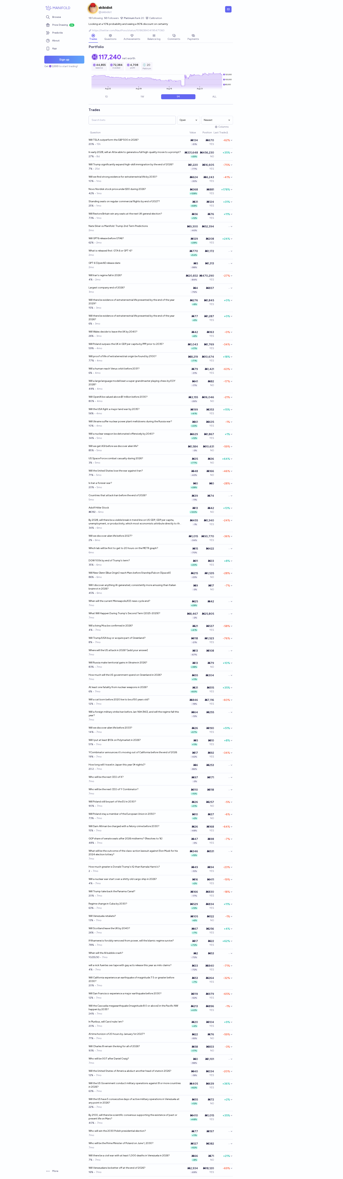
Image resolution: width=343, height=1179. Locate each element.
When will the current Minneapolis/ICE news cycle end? (119, 601)
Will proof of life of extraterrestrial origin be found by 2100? (122, 356)
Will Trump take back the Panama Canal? (112, 891)
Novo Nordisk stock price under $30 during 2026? (117, 189)
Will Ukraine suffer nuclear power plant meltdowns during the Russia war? (130, 421)
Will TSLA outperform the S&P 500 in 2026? (114, 139)
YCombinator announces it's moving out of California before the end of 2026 (133, 752)
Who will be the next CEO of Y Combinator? (113, 789)
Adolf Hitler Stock (99, 507)
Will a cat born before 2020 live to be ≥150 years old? (119, 699)
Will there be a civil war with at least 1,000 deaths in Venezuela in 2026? (129, 1155)
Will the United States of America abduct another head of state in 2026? (130, 1070)
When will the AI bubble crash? (106, 952)
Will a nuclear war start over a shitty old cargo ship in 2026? (123, 879)
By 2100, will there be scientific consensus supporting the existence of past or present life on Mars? (133, 1117)
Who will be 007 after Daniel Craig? (109, 1058)
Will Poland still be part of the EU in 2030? (112, 801)
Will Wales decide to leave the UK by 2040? (113, 331)
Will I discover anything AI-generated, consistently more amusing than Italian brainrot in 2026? (132, 587)
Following (96, 18)
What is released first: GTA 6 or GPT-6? (110, 250)
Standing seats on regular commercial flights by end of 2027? (124, 201)
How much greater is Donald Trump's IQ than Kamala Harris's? (124, 866)
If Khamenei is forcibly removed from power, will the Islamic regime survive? (131, 940)
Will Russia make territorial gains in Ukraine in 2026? (118, 662)
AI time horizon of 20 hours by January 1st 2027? (117, 1034)
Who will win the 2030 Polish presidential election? (117, 1130)
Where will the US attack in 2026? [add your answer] (118, 650)
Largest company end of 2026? (107, 287)
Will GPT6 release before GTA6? (106, 238)
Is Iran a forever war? (100, 483)
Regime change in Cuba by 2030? (108, 903)
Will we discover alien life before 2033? (110, 727)
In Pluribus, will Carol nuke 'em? (106, 1021)
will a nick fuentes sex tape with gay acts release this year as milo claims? (130, 965)
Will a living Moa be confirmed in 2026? (111, 625)
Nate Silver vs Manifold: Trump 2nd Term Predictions (118, 226)
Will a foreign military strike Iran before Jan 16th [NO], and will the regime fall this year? (134, 713)
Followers (111, 18)
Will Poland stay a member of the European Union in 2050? (122, 813)
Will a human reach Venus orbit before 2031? (114, 368)
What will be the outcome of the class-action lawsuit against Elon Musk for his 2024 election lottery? (133, 852)
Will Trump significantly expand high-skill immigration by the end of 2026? (131, 164)
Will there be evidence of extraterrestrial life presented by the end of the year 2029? (132, 301)
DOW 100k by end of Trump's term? (109, 560)
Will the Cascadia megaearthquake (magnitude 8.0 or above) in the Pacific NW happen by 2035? (133, 1007)
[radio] (106, 96)
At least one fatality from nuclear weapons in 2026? (118, 687)
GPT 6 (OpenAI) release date (104, 262)
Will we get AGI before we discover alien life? (113, 446)
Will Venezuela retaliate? (102, 916)
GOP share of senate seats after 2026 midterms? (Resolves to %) (125, 838)
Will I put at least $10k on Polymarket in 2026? (115, 740)
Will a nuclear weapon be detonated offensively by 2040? (121, 433)
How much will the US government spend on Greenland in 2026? (125, 674)
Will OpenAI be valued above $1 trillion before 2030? (118, 396)
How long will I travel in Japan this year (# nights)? (117, 764)
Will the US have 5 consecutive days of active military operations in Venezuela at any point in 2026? (134, 1101)
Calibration (155, 18)
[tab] (93, 37)
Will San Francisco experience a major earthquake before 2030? (125, 993)
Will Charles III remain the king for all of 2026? (114, 1046)
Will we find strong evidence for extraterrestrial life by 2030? (123, 176)
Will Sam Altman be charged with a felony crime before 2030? (124, 826)
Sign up (64, 59)
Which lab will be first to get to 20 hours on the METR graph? (123, 548)
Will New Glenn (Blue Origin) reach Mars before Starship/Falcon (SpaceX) (130, 572)
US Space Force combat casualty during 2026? (116, 458)
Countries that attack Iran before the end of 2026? (118, 495)
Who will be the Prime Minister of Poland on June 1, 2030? (121, 1143)
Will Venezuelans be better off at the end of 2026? (117, 1167)
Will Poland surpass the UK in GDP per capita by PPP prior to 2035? (126, 344)
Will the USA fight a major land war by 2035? (114, 409)
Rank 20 (134, 18)
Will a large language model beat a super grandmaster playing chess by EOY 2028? (132, 382)
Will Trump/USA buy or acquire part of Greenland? (117, 637)
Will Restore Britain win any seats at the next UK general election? (125, 213)
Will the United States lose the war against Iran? (116, 470)
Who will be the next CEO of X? (106, 777)
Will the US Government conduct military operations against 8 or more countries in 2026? (135, 1085)
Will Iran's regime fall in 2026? (105, 275)
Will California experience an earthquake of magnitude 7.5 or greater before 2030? (131, 979)
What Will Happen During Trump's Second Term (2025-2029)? (124, 613)
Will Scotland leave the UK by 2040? (109, 928)
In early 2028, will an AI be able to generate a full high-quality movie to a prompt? (135, 152)
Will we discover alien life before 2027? (110, 535)
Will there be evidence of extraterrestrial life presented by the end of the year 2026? (132, 317)
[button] (188, 132)
